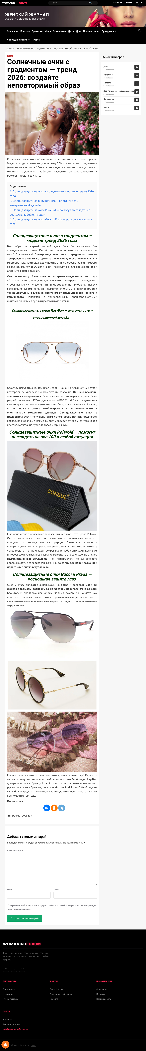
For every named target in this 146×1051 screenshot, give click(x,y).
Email (56, 889)
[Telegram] (61, 808)
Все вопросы (9, 989)
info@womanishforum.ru (15, 1029)
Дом (78, 31)
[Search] (139, 30)
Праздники (108, 31)
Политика (101, 994)
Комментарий (15, 850)
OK (142, 3)
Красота (25, 31)
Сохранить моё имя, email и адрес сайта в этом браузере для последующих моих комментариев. (52, 907)
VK (137, 3)
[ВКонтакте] (46, 808)
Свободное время (17, 39)
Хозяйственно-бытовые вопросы (119, 91)
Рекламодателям (11, 1024)
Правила (54, 999)
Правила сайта (103, 999)
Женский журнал (27, 14)
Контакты (117, 3)
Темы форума (56, 989)
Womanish (14, 2)
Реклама (128, 3)
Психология (89, 31)
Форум (36, 39)
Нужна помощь (10, 999)
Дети (71, 31)
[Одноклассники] (54, 808)
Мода (48, 31)
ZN (22, 968)
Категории (8, 994)
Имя (9, 889)
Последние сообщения (61, 994)
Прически (37, 31)
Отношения (59, 31)
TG (14, 968)
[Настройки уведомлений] (5, 1045)
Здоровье (12, 31)
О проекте (101, 989)
